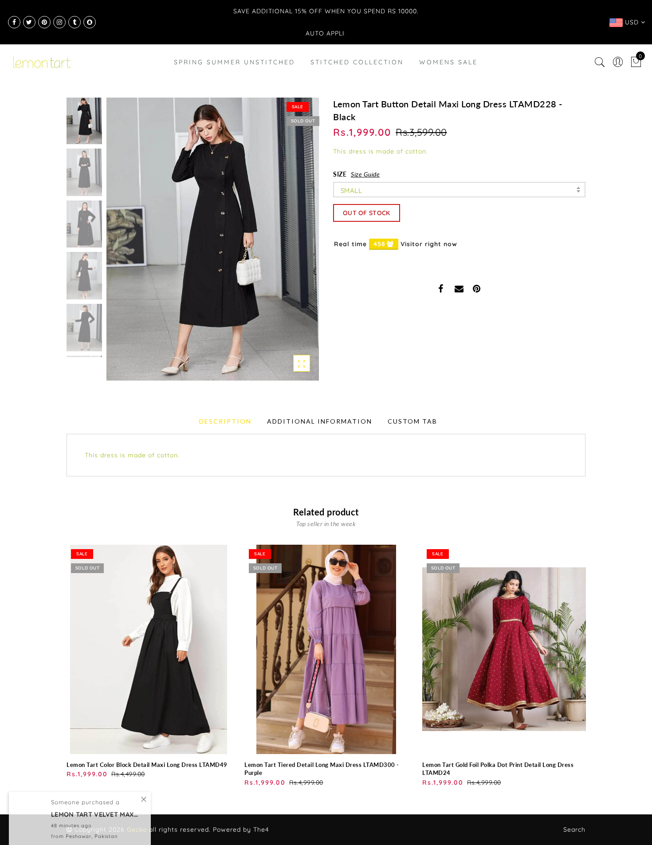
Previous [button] (122, 244)
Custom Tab (412, 421)
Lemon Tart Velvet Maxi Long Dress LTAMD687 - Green (95, 804)
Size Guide (365, 174)
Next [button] (291, 244)
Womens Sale (448, 62)
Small (351, 190)
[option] (212, 239)
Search (574, 829)
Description (225, 421)
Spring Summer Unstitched (234, 62)
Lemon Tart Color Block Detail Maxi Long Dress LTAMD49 (147, 764)
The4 (261, 829)
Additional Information (319, 421)
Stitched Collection (357, 62)
